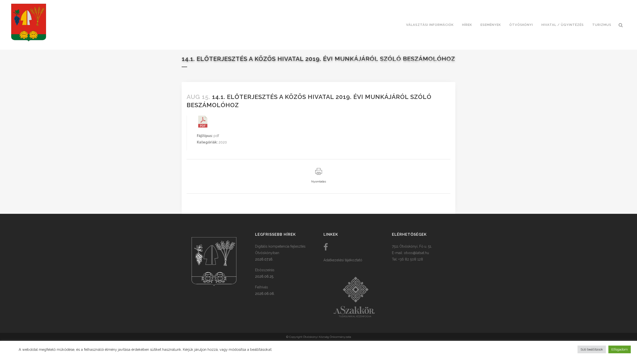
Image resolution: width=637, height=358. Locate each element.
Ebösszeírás (264, 270)
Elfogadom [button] (619, 349)
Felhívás (261, 287)
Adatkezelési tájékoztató (342, 260)
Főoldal (335, 61)
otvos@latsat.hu (416, 253)
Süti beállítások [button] (592, 349)
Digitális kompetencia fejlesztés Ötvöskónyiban (280, 249)
